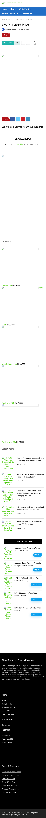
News (13, 9)
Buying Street (7, 742)
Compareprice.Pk (10, 29)
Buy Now (37, 555)
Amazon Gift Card (9, 792)
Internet (19, 499)
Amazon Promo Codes (10, 789)
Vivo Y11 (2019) (12, 19)
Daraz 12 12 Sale (8, 782)
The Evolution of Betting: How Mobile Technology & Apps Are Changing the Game (29, 493)
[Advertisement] (23, 106)
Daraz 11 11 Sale (8, 779)
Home (4, 9)
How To (19, 464)
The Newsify (6, 735)
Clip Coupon (36, 585)
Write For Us (25, 9)
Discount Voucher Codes (11, 772)
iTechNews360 (7, 739)
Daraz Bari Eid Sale (9, 786)
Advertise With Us (10, 14)
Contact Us (27, 14)
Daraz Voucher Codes (10, 775)
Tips (18, 480)
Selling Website (8, 714)
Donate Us (6, 725)
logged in (19, 144)
